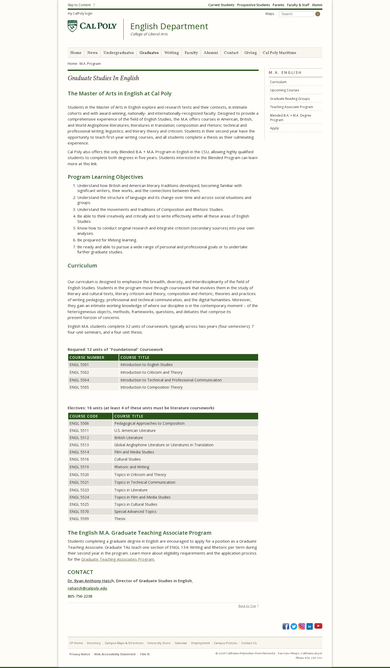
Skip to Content (79, 5)
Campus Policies (225, 643)
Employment (200, 643)
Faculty (191, 53)
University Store (159, 643)
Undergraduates (118, 53)
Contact (231, 53)
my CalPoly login (80, 13)
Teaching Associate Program (291, 107)
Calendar (181, 643)
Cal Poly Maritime (279, 53)
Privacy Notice (80, 654)
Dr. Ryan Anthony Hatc (89, 580)
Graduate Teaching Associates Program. (118, 559)
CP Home (76, 643)
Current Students (221, 5)
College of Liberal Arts (149, 33)
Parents (278, 5)
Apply (274, 128)
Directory (94, 643)
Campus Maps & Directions (124, 643)
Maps (270, 13)
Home (75, 53)
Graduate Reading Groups (290, 98)
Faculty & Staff (298, 5)
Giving (250, 53)
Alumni (317, 5)
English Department (169, 26)
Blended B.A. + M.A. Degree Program (290, 117)
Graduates (149, 53)
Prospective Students (253, 5)
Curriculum (278, 82)
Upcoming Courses (284, 90)
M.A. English (285, 72)
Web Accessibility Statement (115, 654)
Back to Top (247, 606)
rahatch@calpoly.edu (87, 588)
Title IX (145, 654)
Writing (171, 53)
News (92, 53)
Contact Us (249, 643)
